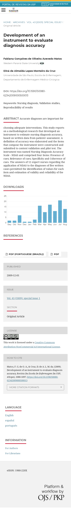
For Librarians (12, 453)
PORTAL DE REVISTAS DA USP (19, 4)
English (9, 415)
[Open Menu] (3, 10)
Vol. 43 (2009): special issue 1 (44, 22)
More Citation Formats (24, 387)
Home (7, 22)
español (9, 420)
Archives (19, 22)
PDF (56, 254)
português (11, 425)
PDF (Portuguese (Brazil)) (26, 254)
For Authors (11, 448)
